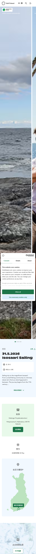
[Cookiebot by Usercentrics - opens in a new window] (26, 255)
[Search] (26, 3)
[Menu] (30, 3)
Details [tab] (18, 260)
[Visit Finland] (8, 3)
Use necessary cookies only (18, 297)
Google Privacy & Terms (24, 285)
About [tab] (30, 260)
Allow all (18, 292)
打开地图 (18, 551)
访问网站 (18, 429)
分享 (31, 349)
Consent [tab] (6, 260)
